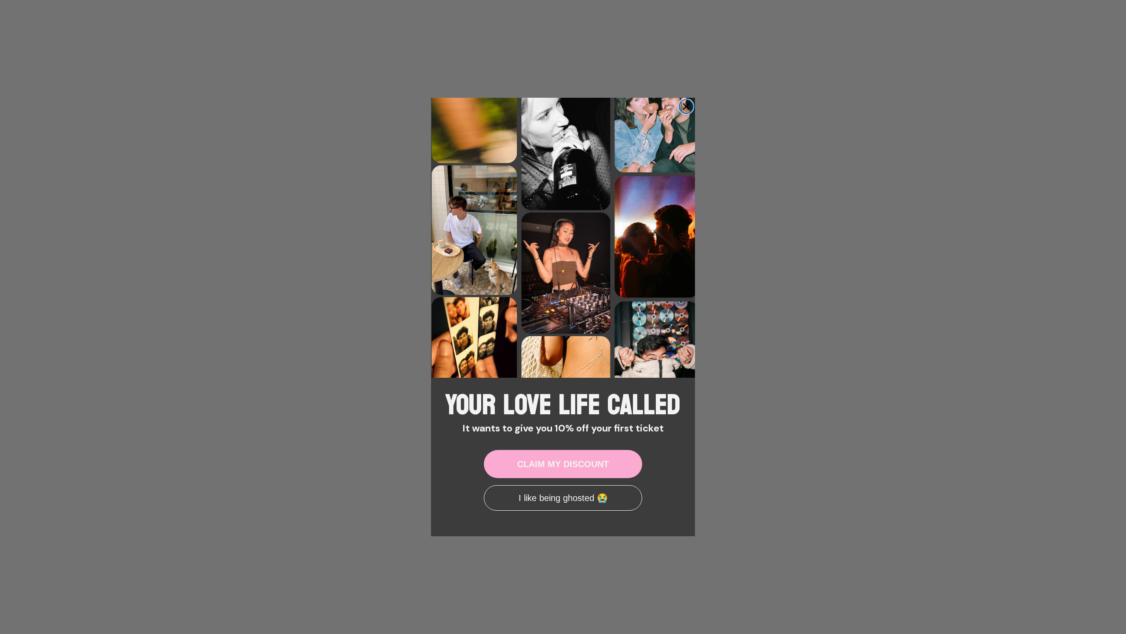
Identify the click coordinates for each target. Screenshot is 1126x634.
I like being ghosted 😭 (563, 498)
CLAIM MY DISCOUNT (563, 464)
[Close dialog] (686, 107)
